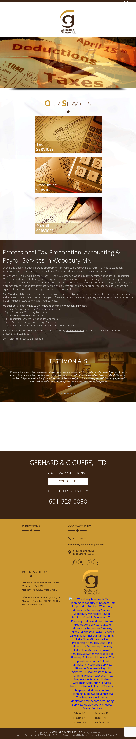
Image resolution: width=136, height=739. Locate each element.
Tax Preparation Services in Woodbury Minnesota (31, 318)
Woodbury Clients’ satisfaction (38, 285)
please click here (75, 330)
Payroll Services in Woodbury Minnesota (26, 312)
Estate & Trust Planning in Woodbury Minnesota (30, 322)
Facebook (39, 338)
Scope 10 (60, 735)
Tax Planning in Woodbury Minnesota (24, 315)
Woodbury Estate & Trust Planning (21, 279)
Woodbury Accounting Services (91, 279)
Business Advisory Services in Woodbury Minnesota (32, 309)
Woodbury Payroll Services (55, 279)
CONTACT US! (68, 481)
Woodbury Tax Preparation (115, 275)
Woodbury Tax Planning (86, 275)
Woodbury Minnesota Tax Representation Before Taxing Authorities (40, 325)
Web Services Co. (111, 735)
